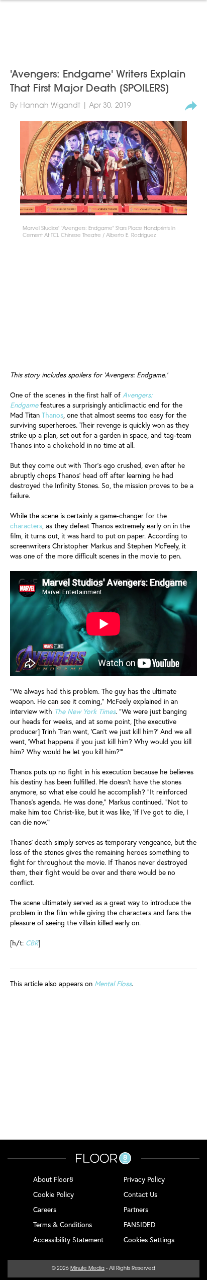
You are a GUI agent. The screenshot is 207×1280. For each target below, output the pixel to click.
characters (26, 525)
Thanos (52, 415)
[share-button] (191, 106)
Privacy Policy (144, 1179)
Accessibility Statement (68, 1239)
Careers (44, 1209)
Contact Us (140, 1194)
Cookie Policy (53, 1194)
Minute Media (87, 1268)
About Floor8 (53, 1179)
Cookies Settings (149, 1239)
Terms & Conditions (62, 1224)
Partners (136, 1209)
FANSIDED (139, 1224)
